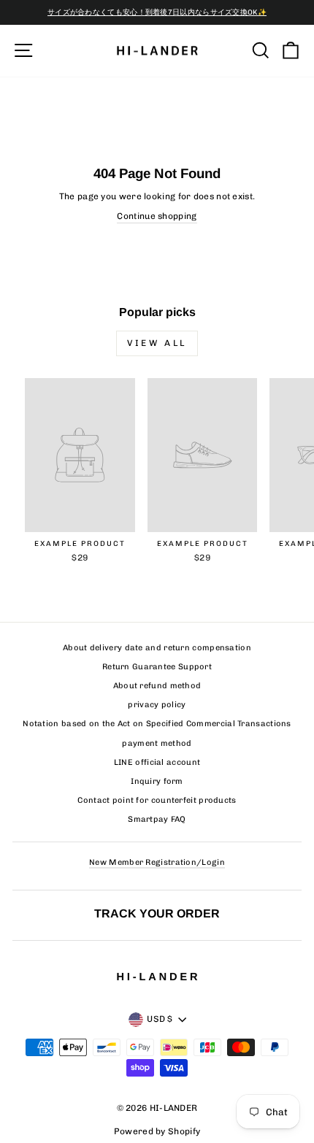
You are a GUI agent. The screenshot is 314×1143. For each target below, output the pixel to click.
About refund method (157, 685)
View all (157, 343)
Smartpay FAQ (157, 819)
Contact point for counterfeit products (156, 800)
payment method (156, 743)
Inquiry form (157, 781)
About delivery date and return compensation (157, 648)
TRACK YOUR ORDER (157, 913)
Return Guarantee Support (157, 666)
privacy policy (156, 704)
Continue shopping (156, 216)
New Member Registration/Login (157, 862)
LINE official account (157, 762)
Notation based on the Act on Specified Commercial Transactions (157, 723)
